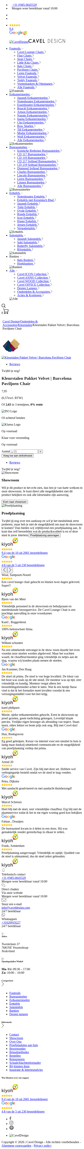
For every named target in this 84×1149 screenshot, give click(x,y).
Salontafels (16, 235)
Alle (12, 270)
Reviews (14, 364)
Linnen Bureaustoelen (31, 182)
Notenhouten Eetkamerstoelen (36, 101)
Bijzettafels (24, 249)
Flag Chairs (24, 55)
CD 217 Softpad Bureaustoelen (37, 161)
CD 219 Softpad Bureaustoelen (37, 164)
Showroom (16, 1038)
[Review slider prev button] (4, 570)
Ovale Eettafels (27, 210)
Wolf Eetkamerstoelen (31, 136)
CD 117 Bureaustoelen (31, 154)
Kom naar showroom (14, 501)
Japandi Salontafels (29, 238)
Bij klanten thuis (19, 1066)
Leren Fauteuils (27, 73)
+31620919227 (11, 922)
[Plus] (40, 451)
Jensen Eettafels (27, 224)
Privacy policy (43, 1145)
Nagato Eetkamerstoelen (32, 115)
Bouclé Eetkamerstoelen (32, 108)
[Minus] (12, 451)
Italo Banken (25, 260)
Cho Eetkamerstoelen (30, 122)
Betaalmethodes (19, 1052)
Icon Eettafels (26, 217)
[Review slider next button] (10, 570)
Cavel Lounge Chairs (30, 52)
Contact (14, 1034)
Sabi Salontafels (27, 242)
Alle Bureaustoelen (29, 186)
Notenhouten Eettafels (31, 196)
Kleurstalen (25, 325)
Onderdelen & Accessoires (34, 291)
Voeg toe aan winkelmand (17, 455)
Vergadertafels (26, 228)
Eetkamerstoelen (19, 94)
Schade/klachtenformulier (25, 1062)
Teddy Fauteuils (27, 80)
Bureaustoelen (18, 147)
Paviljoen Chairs (27, 69)
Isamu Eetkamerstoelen (31, 119)
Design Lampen (27, 288)
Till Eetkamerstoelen (30, 129)
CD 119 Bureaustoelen (31, 157)
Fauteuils (15, 48)
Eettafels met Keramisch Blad (36, 200)
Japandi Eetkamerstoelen (32, 97)
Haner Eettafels (27, 221)
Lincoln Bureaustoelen (31, 175)
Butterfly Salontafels (30, 246)
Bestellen (15, 1055)
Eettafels (15, 193)
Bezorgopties (17, 1048)
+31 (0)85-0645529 (24, 4)
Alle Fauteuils (26, 87)
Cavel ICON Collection (32, 274)
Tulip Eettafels (26, 207)
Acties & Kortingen (29, 295)
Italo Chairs (24, 66)
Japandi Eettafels (28, 203)
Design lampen (18, 1014)
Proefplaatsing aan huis (23, 1045)
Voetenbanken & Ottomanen (35, 83)
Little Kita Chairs (28, 62)
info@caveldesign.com (16, 907)
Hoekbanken (25, 263)
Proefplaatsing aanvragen (44, 535)
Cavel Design (11, 321)
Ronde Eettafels (27, 214)
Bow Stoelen (25, 126)
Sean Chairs (25, 59)
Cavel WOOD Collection (33, 281)
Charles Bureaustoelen (31, 172)
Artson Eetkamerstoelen (32, 112)
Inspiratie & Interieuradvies (26, 1069)
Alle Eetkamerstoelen (30, 140)
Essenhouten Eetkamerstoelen (36, 105)
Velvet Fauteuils (27, 76)
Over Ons (15, 1041)
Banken (14, 1010)
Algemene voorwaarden (16, 1145)
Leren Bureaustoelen (30, 179)
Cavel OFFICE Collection (33, 284)
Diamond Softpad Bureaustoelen (37, 168)
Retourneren (17, 1059)
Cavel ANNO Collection (33, 277)
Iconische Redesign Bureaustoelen (38, 150)
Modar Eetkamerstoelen (32, 133)
